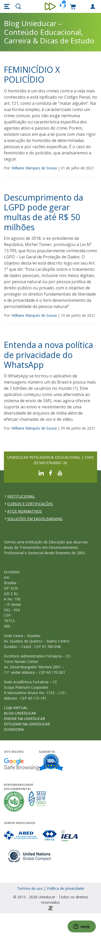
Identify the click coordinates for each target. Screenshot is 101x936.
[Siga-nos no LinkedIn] (41, 472)
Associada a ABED (21, 835)
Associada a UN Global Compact (29, 856)
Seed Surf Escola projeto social (37, 801)
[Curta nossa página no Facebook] (50, 472)
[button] (7, 6)
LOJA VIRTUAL (16, 707)
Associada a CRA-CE (49, 835)
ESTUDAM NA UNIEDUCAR (27, 723)
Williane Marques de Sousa (34, 167)
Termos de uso (30, 888)
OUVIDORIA (14, 729)
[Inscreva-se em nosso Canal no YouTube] (59, 472)
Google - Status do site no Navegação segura (21, 764)
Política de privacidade (65, 888)
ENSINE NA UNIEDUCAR (24, 718)
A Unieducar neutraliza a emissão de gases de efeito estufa (14, 801)
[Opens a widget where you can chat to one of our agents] (81, 927)
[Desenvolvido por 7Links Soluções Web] (50, 907)
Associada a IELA (69, 835)
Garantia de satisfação (51, 763)
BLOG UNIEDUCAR (20, 713)
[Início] (50, 6)
